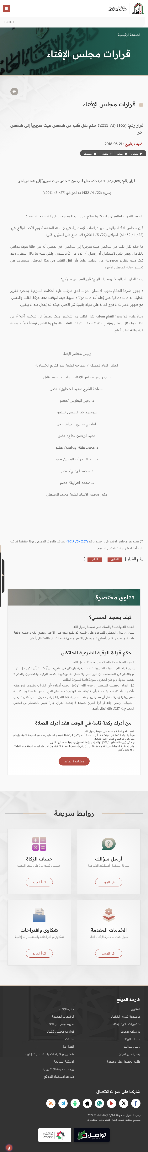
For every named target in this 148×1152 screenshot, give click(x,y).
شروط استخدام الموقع (59, 1076)
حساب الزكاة (132, 1039)
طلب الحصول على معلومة (123, 1061)
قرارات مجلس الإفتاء (60, 1031)
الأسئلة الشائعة (64, 1061)
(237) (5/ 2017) (77, 541)
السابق (115, 559)
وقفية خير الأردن (129, 1054)
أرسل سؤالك (132, 1046)
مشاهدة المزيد (74, 761)
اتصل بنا (68, 1046)
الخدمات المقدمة (62, 1016)
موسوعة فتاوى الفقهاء (125, 1016)
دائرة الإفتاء (66, 1009)
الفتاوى (135, 1009)
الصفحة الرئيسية (129, 35)
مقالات (69, 1039)
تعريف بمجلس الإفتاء (60, 1024)
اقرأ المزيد (108, 882)
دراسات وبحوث (130, 1031)
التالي (95, 559)
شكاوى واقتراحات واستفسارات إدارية (49, 1054)
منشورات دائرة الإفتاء (126, 1024)
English (9, 22)
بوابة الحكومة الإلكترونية (58, 1069)
